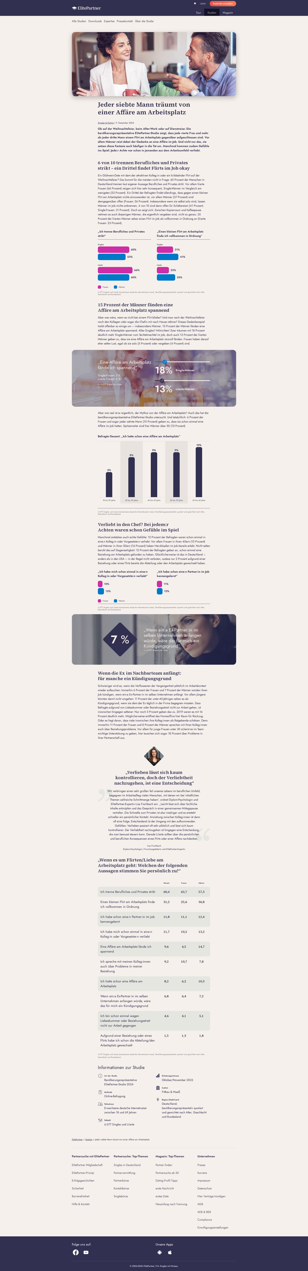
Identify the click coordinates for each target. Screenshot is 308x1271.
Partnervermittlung (124, 1173)
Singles (101, 244)
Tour (198, 13)
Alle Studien (79, 21)
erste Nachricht (165, 1188)
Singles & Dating (106, 123)
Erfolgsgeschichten (83, 1180)
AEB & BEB (204, 1212)
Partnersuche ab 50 (167, 1173)
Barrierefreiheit (80, 1196)
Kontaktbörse (121, 1188)
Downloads (95, 21)
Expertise (109, 21)
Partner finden (164, 1165)
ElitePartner (77, 1139)
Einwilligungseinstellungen (212, 1227)
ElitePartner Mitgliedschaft (87, 1165)
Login (203, 3)
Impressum (203, 1180)
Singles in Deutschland (127, 1165)
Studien (211, 13)
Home (195, 3)
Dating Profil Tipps (166, 1180)
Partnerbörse (121, 1180)
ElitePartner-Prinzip (83, 1173)
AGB (200, 1204)
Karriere (202, 1173)
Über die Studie (144, 21)
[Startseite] (86, 8)
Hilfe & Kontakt (81, 1204)
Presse (201, 1165)
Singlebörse (121, 1196)
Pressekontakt (125, 21)
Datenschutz (204, 1188)
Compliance (204, 1220)
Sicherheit (78, 1188)
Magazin (228, 13)
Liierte (100, 265)
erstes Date (162, 1196)
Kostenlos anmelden (223, 3)
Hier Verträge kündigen (211, 1196)
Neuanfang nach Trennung (171, 1204)
